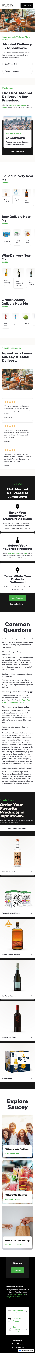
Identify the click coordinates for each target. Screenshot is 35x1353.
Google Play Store (16, 702)
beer (10, 105)
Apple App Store (18, 1294)
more (25, 553)
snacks (4, 107)
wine (14, 105)
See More (6, 183)
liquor (19, 105)
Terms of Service (17, 1344)
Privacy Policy (17, 1340)
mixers (23, 105)
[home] (8, 5)
